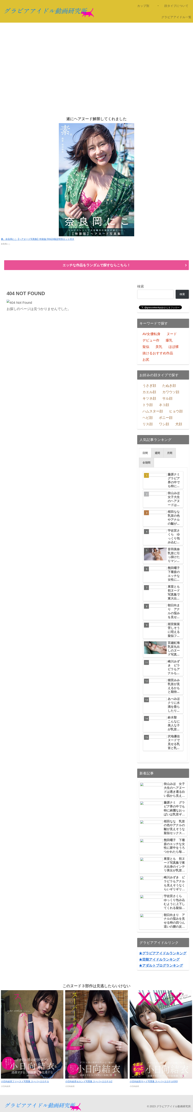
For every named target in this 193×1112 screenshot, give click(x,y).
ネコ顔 (164, 405)
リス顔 (147, 424)
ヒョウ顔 (176, 411)
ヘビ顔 (147, 418)
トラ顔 (147, 405)
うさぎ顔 (149, 386)
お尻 (145, 359)
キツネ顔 (149, 398)
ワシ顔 (164, 424)
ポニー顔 (165, 418)
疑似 (145, 347)
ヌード (172, 334)
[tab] (145, 453)
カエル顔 (149, 392)
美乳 (158, 347)
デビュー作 (150, 340)
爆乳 (169, 340)
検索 (140, 286)
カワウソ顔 (170, 392)
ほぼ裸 (173, 347)
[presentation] (145, 453)
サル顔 (167, 398)
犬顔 (178, 424)
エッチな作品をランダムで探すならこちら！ (96, 265)
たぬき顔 (169, 386)
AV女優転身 (151, 334)
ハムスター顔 (152, 411)
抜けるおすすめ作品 (157, 353)
